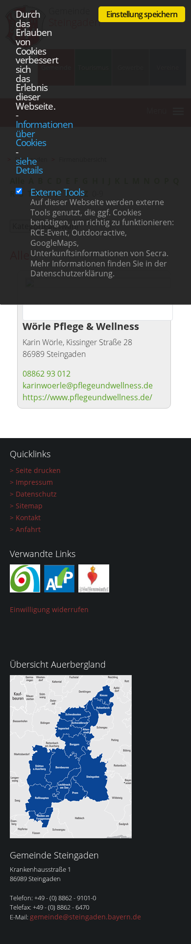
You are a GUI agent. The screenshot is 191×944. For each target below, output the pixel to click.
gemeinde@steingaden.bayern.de (85, 916)
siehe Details (29, 166)
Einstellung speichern (141, 14)
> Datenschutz (33, 494)
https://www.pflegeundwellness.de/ (87, 397)
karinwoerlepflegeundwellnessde (88, 385)
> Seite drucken (35, 470)
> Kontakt (25, 517)
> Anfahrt (25, 529)
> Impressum (31, 482)
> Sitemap (26, 505)
